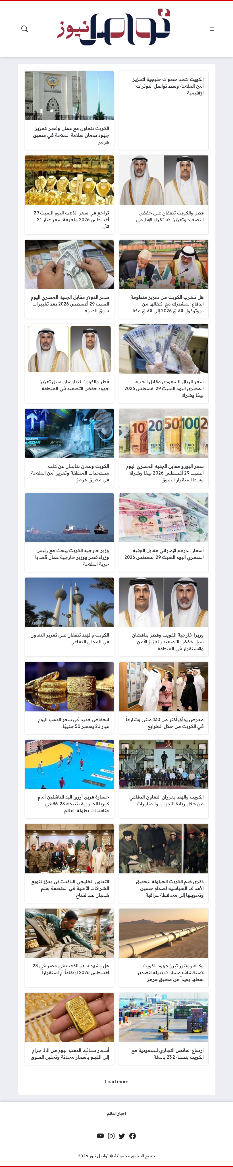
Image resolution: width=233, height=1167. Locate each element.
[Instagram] (111, 1136)
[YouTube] (100, 1136)
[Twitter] (121, 1136)
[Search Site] (25, 29)
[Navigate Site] (212, 29)
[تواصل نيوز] (120, 29)
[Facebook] (132, 1136)
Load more (116, 1081)
